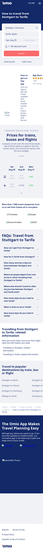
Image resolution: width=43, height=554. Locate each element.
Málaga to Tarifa (9, 396)
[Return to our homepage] (7, 3)
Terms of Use (18, 529)
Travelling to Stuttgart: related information (16, 349)
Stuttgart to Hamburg (12, 391)
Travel (13, 407)
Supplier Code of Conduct (13, 539)
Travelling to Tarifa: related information (20, 354)
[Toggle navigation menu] (39, 3)
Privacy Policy (8, 534)
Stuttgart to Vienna (10, 385)
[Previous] (4, 168)
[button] (13, 40)
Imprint (5, 529)
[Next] (39, 168)
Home (4, 407)
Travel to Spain (25, 407)
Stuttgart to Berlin (10, 380)
